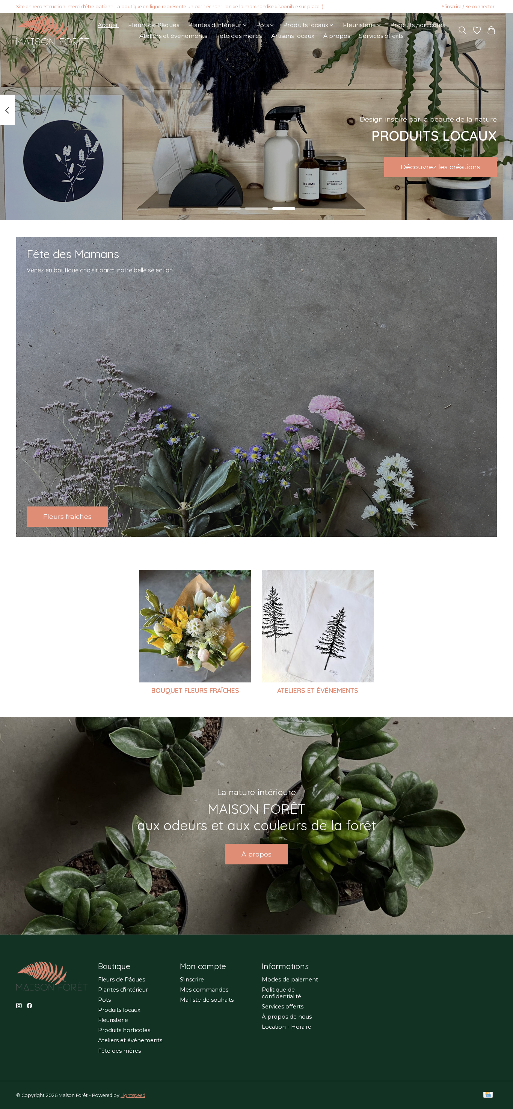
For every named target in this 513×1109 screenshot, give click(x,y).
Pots (104, 999)
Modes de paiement (290, 979)
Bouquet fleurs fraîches (195, 690)
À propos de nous (287, 1016)
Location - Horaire (286, 1026)
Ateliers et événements (173, 35)
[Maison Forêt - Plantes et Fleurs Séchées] (52, 30)
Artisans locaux (292, 35)
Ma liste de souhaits (207, 999)
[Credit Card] (488, 1095)
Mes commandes (204, 989)
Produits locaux (119, 1010)
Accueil (108, 25)
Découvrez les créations (440, 167)
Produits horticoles (417, 25)
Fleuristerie (113, 1020)
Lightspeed (133, 1095)
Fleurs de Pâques (153, 25)
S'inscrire (192, 979)
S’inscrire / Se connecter (468, 6)
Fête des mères (239, 35)
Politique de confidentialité (281, 993)
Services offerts (381, 35)
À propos (336, 35)
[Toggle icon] (462, 30)
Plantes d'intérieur (123, 989)
